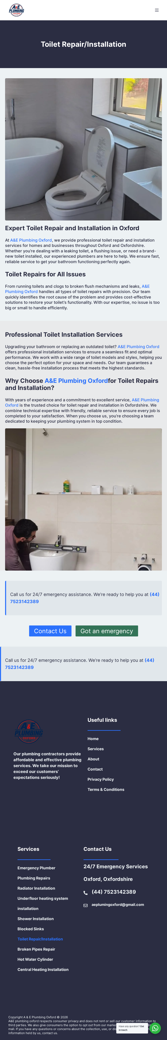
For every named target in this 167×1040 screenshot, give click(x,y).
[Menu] (157, 10)
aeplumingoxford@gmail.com (118, 904)
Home (93, 738)
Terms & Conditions (106, 789)
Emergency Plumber (36, 868)
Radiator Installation (36, 888)
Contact (95, 769)
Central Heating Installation (43, 969)
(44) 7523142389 (114, 892)
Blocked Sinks (31, 929)
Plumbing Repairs (34, 878)
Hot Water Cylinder (35, 959)
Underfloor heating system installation (43, 903)
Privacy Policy (101, 779)
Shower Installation (36, 918)
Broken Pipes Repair (36, 949)
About (93, 759)
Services (96, 749)
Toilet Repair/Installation (40, 939)
